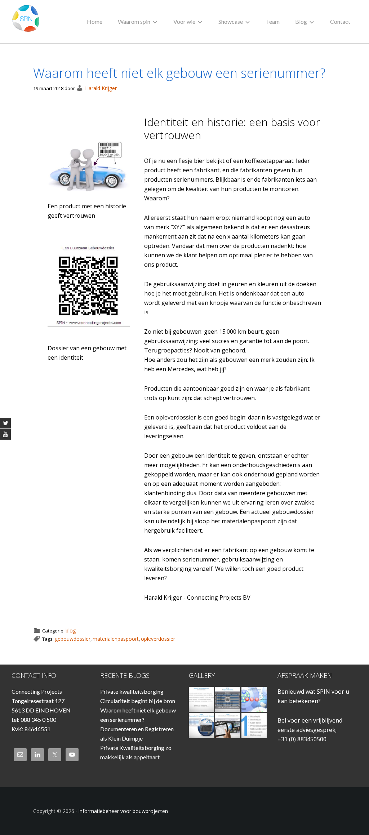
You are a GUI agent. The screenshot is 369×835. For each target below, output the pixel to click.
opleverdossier (158, 638)
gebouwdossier (72, 638)
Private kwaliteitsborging (132, 691)
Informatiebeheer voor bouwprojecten (28, 22)
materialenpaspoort (116, 638)
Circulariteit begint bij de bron (137, 700)
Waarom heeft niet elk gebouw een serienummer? (179, 73)
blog (71, 630)
